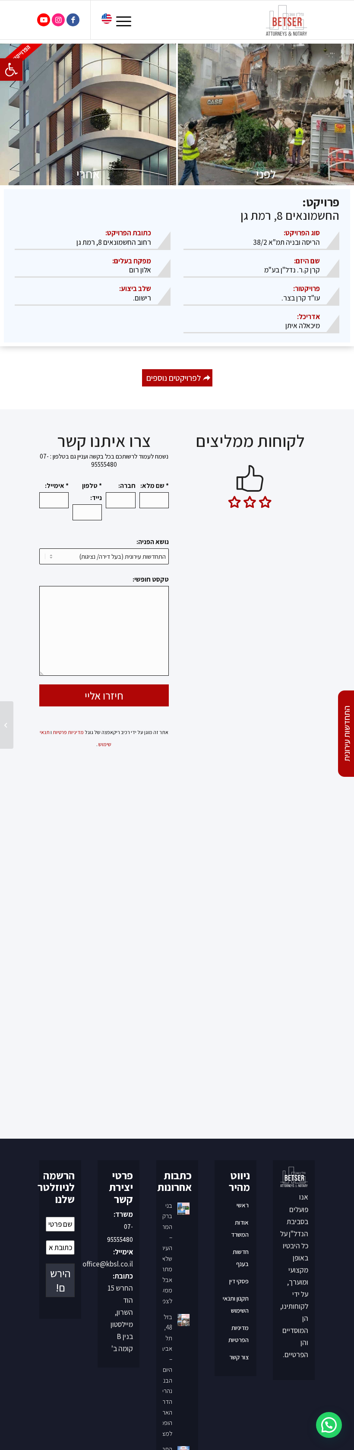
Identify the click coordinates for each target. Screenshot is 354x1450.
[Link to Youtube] (43, 19)
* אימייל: (57, 485)
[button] (11, 69)
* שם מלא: (154, 485)
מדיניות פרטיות (68, 732)
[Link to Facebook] (72, 19)
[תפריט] (126, 19)
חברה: (126, 485)
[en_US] (106, 20)
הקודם (199, 563)
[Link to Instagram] (58, 19)
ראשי (243, 1393)
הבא (300, 563)
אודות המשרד (240, 1416)
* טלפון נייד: (92, 491)
